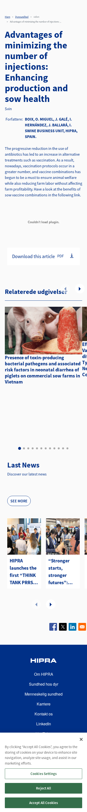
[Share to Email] (82, 627)
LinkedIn (43, 724)
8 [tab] (50, 448)
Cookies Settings (43, 773)
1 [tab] (19, 448)
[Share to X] (63, 627)
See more (19, 500)
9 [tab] (54, 448)
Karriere (44, 704)
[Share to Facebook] (53, 627)
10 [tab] (59, 448)
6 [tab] (41, 448)
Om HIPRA (43, 674)
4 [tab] (33, 448)
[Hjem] (43, 661)
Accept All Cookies (43, 802)
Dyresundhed (22, 16)
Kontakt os (44, 714)
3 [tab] (28, 448)
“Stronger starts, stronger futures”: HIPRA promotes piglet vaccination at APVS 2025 (62, 572)
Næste (80, 288)
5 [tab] (37, 448)
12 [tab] (67, 448)
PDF (60, 255)
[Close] (81, 739)
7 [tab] (46, 448)
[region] (43, 772)
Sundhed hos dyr (43, 684)
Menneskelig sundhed (44, 694)
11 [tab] (63, 448)
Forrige (65, 288)
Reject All (43, 788)
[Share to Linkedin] (72, 627)
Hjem (7, 16)
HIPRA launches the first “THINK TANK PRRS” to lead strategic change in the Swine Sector (24, 572)
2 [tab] (24, 448)
